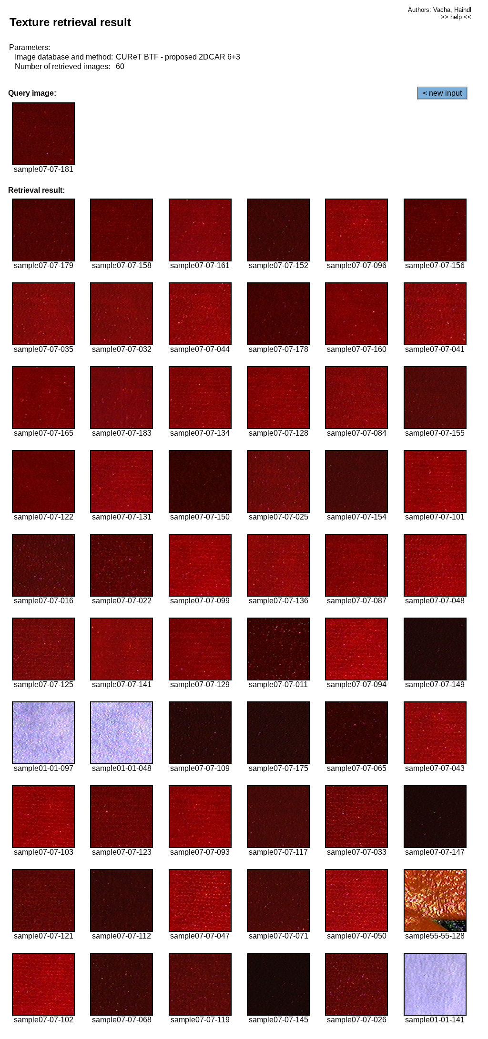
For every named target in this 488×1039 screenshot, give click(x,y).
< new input (442, 93)
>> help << (456, 16)
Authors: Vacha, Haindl (439, 9)
